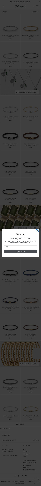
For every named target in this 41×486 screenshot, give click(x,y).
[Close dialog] (37, 230)
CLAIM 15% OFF (20, 251)
